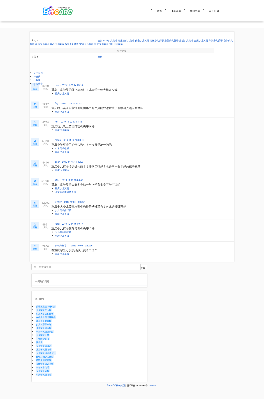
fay (57, 103)
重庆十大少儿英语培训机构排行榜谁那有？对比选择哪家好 (88, 206)
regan (58, 139)
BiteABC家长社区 (116, 385)
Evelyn (59, 201)
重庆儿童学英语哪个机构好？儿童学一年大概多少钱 (84, 90)
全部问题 (38, 73)
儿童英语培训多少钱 (65, 192)
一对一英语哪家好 (44, 331)
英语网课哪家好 (43, 360)
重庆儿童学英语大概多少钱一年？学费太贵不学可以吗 (85, 184)
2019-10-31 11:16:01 (74, 201)
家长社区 (214, 11)
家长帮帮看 (61, 245)
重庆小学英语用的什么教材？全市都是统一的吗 (81, 144)
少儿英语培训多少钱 (45, 352)
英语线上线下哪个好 (45, 306)
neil (57, 121)
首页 (159, 11)
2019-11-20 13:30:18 (73, 139)
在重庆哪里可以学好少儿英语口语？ (74, 250)
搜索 (142, 267)
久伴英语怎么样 (43, 309)
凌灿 (57, 223)
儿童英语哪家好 (43, 327)
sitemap (153, 385)
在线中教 (195, 11)
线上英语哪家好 (43, 320)
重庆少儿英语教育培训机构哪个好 (72, 228)
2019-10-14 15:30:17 (72, 223)
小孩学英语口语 (43, 374)
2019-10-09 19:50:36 (81, 245)
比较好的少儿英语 (44, 356)
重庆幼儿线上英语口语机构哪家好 (72, 126)
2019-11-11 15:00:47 (72, 180)
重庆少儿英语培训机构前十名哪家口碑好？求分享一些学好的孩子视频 (95, 166)
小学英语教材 (62, 148)
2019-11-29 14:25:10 (72, 85)
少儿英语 (47, 2)
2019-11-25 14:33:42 (71, 103)
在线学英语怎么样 (44, 363)
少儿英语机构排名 (44, 313)
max (57, 85)
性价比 (39, 342)
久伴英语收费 (42, 335)
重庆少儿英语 (62, 93)
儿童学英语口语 (43, 349)
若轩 (57, 180)
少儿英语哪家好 (63, 232)
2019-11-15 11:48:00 (72, 161)
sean (58, 161)
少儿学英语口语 (43, 345)
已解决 (36, 80)
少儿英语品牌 (42, 370)
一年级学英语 (42, 338)
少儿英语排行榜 (63, 210)
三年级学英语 (42, 367)
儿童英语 (176, 11)
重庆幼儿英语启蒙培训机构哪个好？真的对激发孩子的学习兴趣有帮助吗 (97, 108)
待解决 (36, 76)
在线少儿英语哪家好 (45, 317)
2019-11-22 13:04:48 (71, 121)
